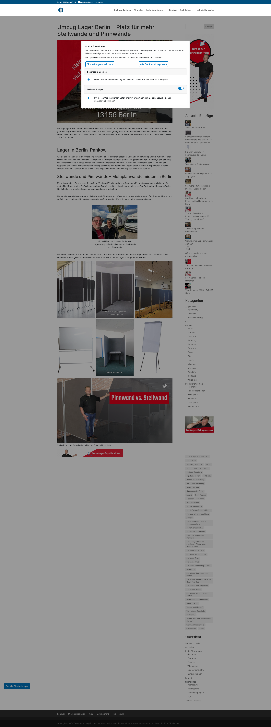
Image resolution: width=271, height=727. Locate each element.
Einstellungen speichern (100, 64)
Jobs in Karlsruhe (205, 10)
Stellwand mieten (122, 10)
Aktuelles (138, 10)
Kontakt (173, 10)
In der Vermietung (154, 10)
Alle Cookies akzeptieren (153, 64)
